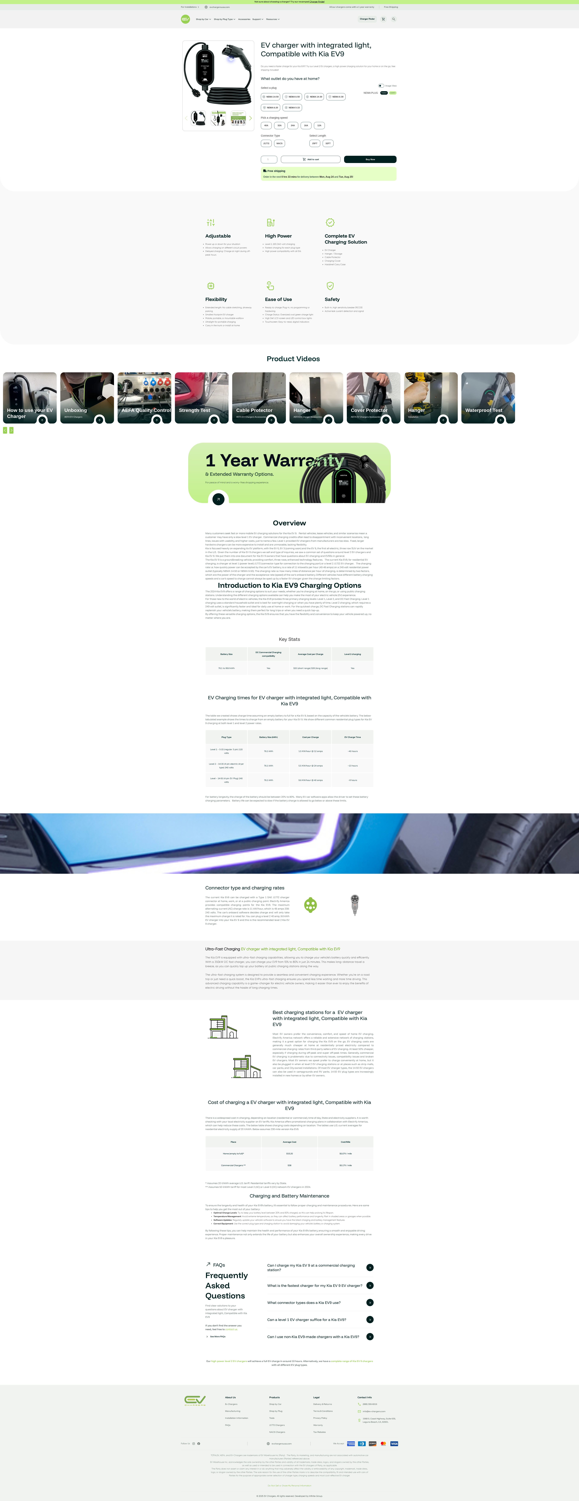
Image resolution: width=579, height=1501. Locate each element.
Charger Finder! (317, 1)
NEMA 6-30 (337, 97)
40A (266, 125)
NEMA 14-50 (272, 97)
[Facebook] (198, 1443)
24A (293, 125)
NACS (279, 143)
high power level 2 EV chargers (229, 1361)
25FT (314, 143)
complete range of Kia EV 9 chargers (352, 1361)
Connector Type (270, 135)
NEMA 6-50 (294, 97)
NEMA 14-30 (316, 97)
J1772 (266, 143)
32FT (328, 143)
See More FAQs (217, 1336)
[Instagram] (193, 1443)
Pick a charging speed (274, 117)
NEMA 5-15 (294, 107)
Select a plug (269, 87)
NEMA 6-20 (272, 107)
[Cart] (383, 19)
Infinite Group (315, 1496)
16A (306, 125)
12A (319, 125)
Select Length (317, 135)
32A (280, 125)
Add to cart (313, 159)
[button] (250, 118)
